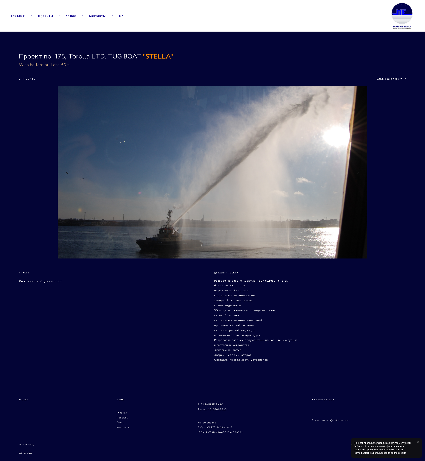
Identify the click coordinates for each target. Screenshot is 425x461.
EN (121, 15)
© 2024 (24, 399)
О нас (71, 15)
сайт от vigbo (25, 453)
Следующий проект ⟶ (391, 78)
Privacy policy (27, 445)
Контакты (97, 15)
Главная (18, 15)
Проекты (45, 15)
